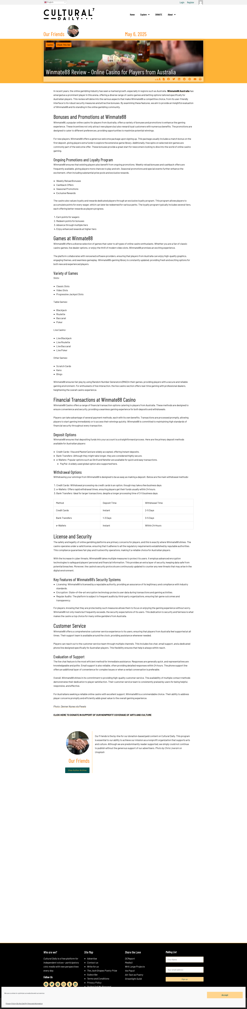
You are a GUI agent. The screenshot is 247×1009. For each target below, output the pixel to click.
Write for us (93, 966)
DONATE (158, 14)
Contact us (92, 962)
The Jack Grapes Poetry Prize (102, 970)
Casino (50, 44)
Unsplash (99, 752)
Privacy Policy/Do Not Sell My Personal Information (24, 1003)
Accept (225, 995)
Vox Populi (130, 970)
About (170, 14)
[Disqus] (123, 819)
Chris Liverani (172, 748)
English (50, 2)
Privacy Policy (94, 982)
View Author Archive (77, 770)
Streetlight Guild (133, 978)
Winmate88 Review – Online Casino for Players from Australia (111, 72)
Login (182, 2)
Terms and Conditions (98, 978)
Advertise (92, 958)
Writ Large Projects (135, 966)
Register (190, 2)
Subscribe (92, 974)
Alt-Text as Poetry (134, 974)
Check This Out (63, 44)
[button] (168, 79)
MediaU (129, 962)
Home (132, 14)
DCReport (130, 958)
